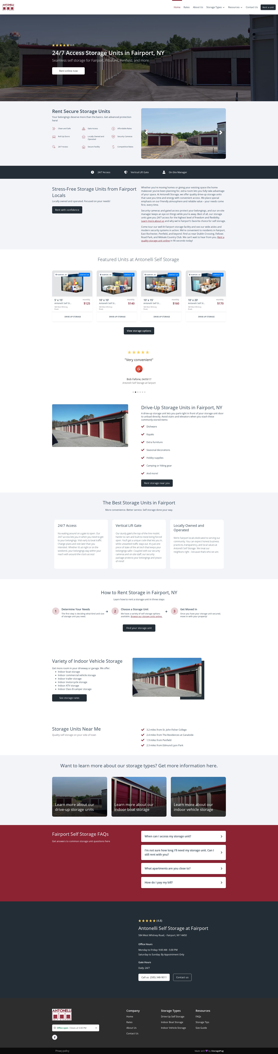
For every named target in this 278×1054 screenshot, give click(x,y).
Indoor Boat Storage (172, 1022)
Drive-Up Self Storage (172, 1016)
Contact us (182, 977)
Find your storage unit (139, 628)
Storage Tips (202, 1022)
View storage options (139, 330)
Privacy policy (62, 1050)
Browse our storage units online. (146, 616)
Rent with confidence (67, 209)
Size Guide (201, 1027)
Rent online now (68, 70)
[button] (180, 156)
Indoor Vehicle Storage (173, 1027)
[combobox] (75, 1027)
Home (129, 1016)
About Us (131, 1027)
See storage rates (69, 697)
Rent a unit (268, 7)
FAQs (198, 1016)
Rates (129, 1022)
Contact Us (132, 1033)
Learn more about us (152, 221)
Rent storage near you (157, 483)
